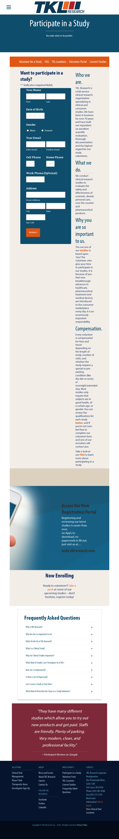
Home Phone (55, 157)
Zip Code (30, 222)
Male (32, 130)
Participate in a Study (71, 772)
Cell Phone (34, 157)
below (79, 422)
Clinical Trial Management (18, 774)
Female (47, 130)
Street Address (33, 200)
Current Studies (98, 61)
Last (48, 101)
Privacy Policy (82, 825)
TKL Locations (59, 61)
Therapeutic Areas (19, 784)
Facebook (43, 799)
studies (84, 250)
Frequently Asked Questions (69, 790)
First (28, 101)
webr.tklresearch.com (78, 550)
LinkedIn (42, 807)
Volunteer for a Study (30, 61)
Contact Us (43, 784)
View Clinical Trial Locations (93, 810)
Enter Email (31, 149)
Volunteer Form (69, 776)
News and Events (46, 772)
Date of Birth (35, 109)
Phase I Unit (17, 780)
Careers (42, 780)
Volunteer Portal (78, 61)
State (48, 211)
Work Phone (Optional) (41, 173)
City (28, 211)
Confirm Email (52, 149)
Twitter (42, 803)
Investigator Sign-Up (21, 788)
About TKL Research (47, 776)
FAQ (47, 61)
